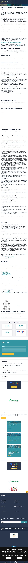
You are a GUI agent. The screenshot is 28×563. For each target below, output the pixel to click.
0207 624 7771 (11, 289)
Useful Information (5, 4)
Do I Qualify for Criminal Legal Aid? (6, 273)
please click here (23, 555)
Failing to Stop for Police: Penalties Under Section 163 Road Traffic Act (11, 367)
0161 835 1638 (8, 290)
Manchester (3, 506)
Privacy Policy (19, 528)
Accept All (8, 558)
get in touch (18, 45)
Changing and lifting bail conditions (6, 258)
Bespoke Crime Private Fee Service (6, 274)
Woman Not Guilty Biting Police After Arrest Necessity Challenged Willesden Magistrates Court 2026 (13, 438)
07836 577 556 (10, 317)
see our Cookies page (4, 555)
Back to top (27, 492)
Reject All (19, 558)
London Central (3, 498)
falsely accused (12, 414)
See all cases (3, 418)
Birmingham (16, 498)
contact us (4, 287)
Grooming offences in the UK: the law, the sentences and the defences (12, 365)
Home (1, 4)
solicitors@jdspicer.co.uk (6, 294)
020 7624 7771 (4, 503)
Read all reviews (14, 387)
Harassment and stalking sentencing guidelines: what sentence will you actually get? (13, 370)
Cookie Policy (23, 528)
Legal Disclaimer (14, 528)
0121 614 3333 (8, 291)
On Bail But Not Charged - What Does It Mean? (7, 256)
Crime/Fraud (9, 4)
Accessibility (2, 528)
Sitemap (2, 529)
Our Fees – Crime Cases (5, 272)
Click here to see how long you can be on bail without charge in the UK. (19, 306)
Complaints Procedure (8, 528)
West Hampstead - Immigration (19, 506)
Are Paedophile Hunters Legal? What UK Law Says (9, 368)
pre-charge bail (9, 57)
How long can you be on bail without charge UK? (8, 257)
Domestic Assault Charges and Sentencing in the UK (9, 372)
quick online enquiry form (12, 296)
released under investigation (6, 63)
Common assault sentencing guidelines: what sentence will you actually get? (12, 363)
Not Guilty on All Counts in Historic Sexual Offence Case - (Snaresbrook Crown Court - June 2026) (13, 426)
